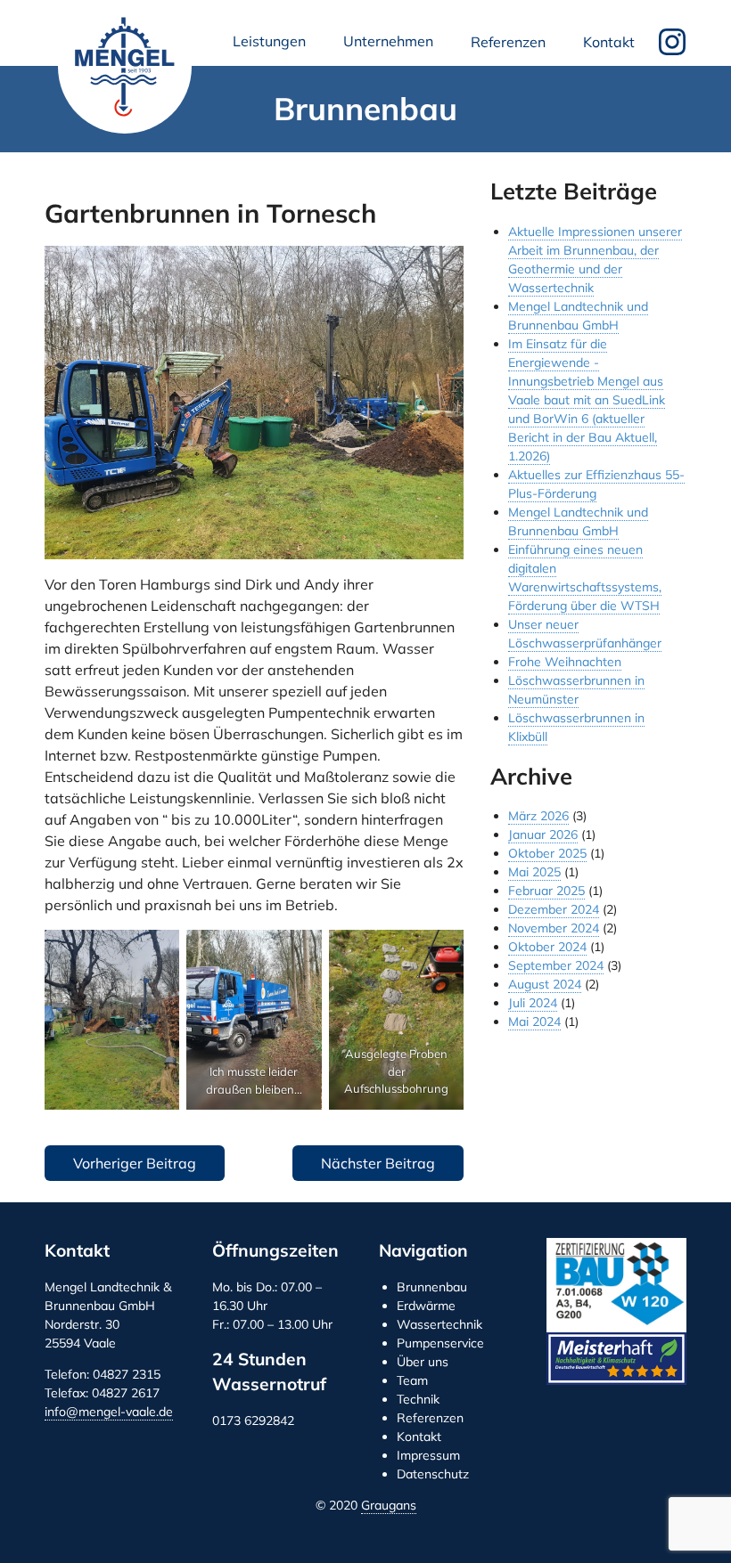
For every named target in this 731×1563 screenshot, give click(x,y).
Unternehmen (392, 46)
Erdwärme (426, 1306)
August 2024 (544, 984)
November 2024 (553, 928)
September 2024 (556, 965)
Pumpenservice (440, 1343)
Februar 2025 (546, 891)
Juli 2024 (532, 1003)
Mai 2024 (534, 1022)
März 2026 (538, 816)
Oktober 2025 (547, 853)
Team (412, 1380)
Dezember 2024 (553, 909)
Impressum (428, 1455)
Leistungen (273, 46)
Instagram (672, 42)
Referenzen (508, 42)
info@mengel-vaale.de (109, 1412)
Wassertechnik (439, 1324)
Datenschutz (433, 1474)
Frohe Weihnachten (564, 662)
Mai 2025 (534, 872)
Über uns (422, 1362)
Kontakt (609, 42)
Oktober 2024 (547, 947)
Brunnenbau (432, 1287)
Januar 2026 (543, 834)
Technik (418, 1399)
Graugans (388, 1505)
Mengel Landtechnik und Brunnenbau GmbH (125, 67)
